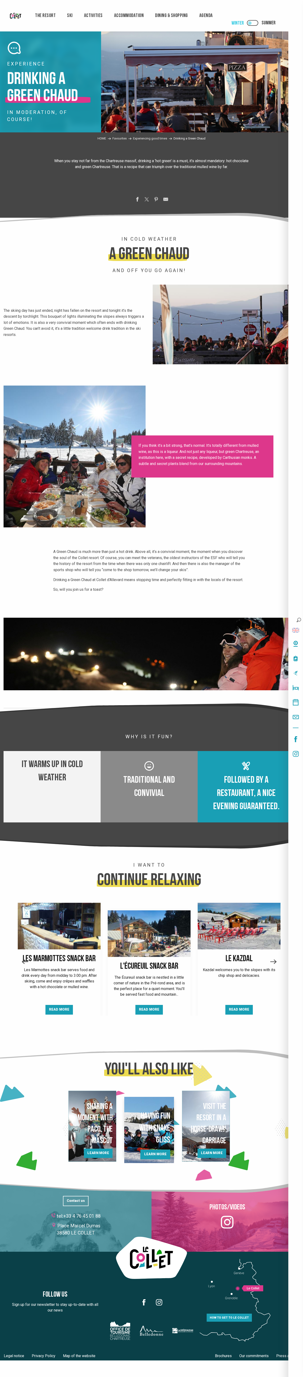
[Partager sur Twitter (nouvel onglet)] (146, 200)
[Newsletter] (295, 717)
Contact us (76, 1201)
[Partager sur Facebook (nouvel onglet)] (137, 200)
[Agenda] (295, 702)
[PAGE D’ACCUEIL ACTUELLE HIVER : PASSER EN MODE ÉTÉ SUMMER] (252, 23)
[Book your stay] (295, 687)
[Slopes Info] (295, 673)
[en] (295, 630)
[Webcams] (295, 643)
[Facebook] (295, 739)
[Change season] (254, 23)
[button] (299, 620)
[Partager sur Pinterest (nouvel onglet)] (156, 200)
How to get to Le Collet (229, 1317)
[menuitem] (15, 15)
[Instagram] (295, 754)
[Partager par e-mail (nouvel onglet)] (165, 200)
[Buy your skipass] (295, 658)
